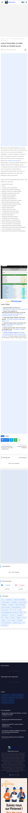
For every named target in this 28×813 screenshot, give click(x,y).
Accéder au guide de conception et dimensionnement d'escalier (12, 314)
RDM (21, 612)
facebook (8, 585)
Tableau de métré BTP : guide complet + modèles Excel (12, 725)
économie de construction (8, 700)
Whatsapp (15, 440)
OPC (11, 609)
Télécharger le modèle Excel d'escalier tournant (12, 325)
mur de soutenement (6, 622)
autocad (12, 617)
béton (24, 617)
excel (7, 38)
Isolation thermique (16, 607)
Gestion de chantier (20, 604)
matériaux (19, 620)
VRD (2, 617)
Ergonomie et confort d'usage (16, 697)
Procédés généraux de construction (9, 612)
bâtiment (19, 617)
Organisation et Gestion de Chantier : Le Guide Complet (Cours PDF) (14, 713)
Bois (2, 599)
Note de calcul (4, 609)
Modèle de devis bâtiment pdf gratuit (12, 719)
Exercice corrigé (22, 602)
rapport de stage (17, 622)
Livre (24, 607)
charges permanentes (13, 160)
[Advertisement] (14, 20)
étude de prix (4, 625)
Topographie (19, 615)
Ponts (19, 609)
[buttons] (10, 775)
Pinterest (21, 589)
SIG (25, 612)
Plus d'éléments (23, 457)
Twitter (11, 440)
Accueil (2, 38)
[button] (22, 2)
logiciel (13, 620)
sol (24, 622)
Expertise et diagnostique (17, 694)
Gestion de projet (5, 607)
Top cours (12, 615)
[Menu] (2, 2)
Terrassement (4, 615)
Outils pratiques (5, 694)
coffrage (3, 620)
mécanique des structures (8, 702)
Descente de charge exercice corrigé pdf (13, 737)
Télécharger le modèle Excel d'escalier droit (14, 309)
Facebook (5, 439)
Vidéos (6, 617)
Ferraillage (3, 604)
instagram (22, 585)
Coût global (14, 602)
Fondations (11, 604)
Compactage (8, 599)
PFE (15, 609)
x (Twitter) (7, 589)
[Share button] (19, 440)
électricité (4, 697)
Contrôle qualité (5, 602)
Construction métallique (19, 599)
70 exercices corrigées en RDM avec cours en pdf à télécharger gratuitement (14, 731)
